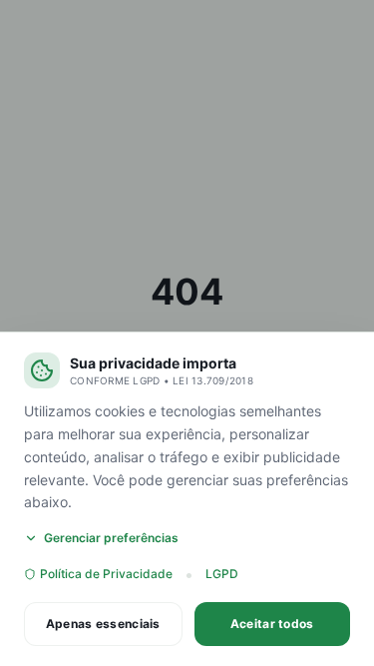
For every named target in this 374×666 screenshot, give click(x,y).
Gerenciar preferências (111, 537)
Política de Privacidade (106, 573)
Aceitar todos (272, 623)
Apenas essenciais (103, 623)
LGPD (221, 573)
